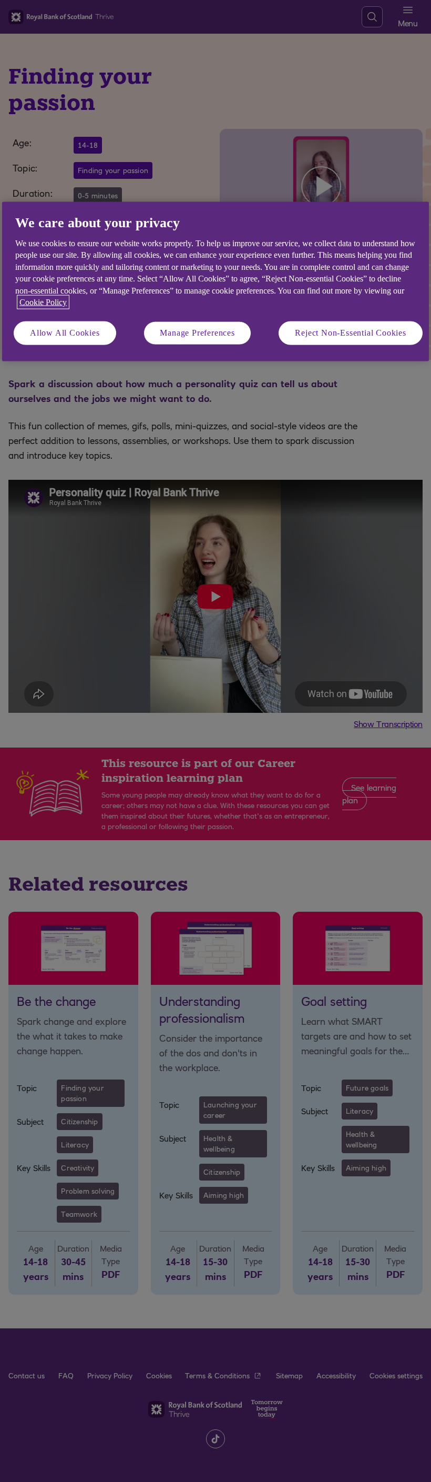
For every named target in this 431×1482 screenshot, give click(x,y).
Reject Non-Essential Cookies (350, 332)
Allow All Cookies (65, 332)
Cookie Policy (43, 301)
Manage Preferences (197, 332)
